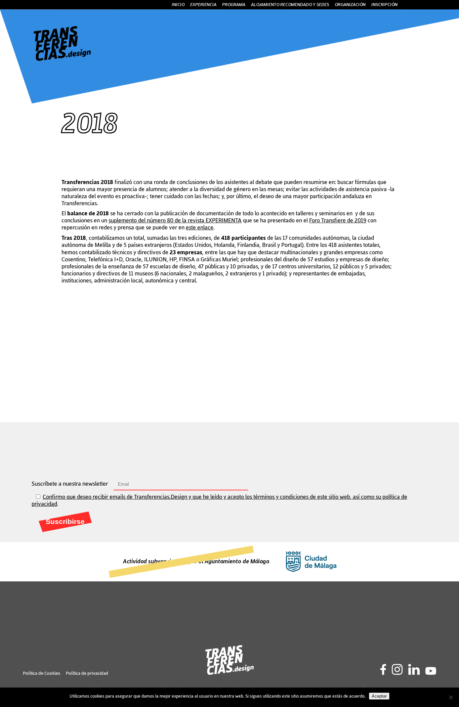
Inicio (178, 4)
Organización (350, 4)
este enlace (199, 227)
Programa (233, 4)
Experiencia (203, 4)
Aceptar (379, 696)
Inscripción (384, 4)
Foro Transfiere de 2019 (337, 220)
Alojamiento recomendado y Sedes (290, 4)
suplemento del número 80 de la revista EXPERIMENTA (175, 220)
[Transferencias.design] (62, 59)
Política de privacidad (87, 673)
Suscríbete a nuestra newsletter (70, 484)
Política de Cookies (41, 673)
